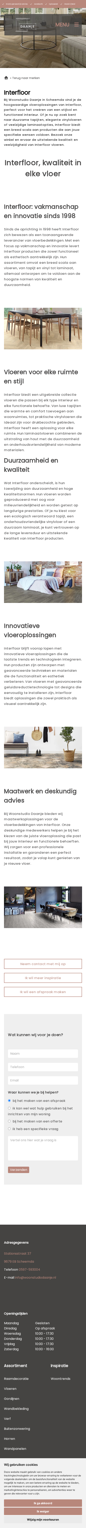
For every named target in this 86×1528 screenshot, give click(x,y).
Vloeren (10, 1388)
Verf (7, 1418)
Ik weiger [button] (43, 1511)
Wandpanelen (15, 1448)
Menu (62, 24)
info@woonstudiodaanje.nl (35, 1277)
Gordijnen (11, 1398)
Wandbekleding (16, 1408)
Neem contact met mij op (43, 963)
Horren (9, 1438)
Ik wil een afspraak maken (43, 991)
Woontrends (60, 1378)
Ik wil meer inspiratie (43, 977)
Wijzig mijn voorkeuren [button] (43, 1519)
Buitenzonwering (17, 1428)
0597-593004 (29, 1269)
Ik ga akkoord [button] (43, 1503)
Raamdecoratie (16, 1378)
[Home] (6, 78)
